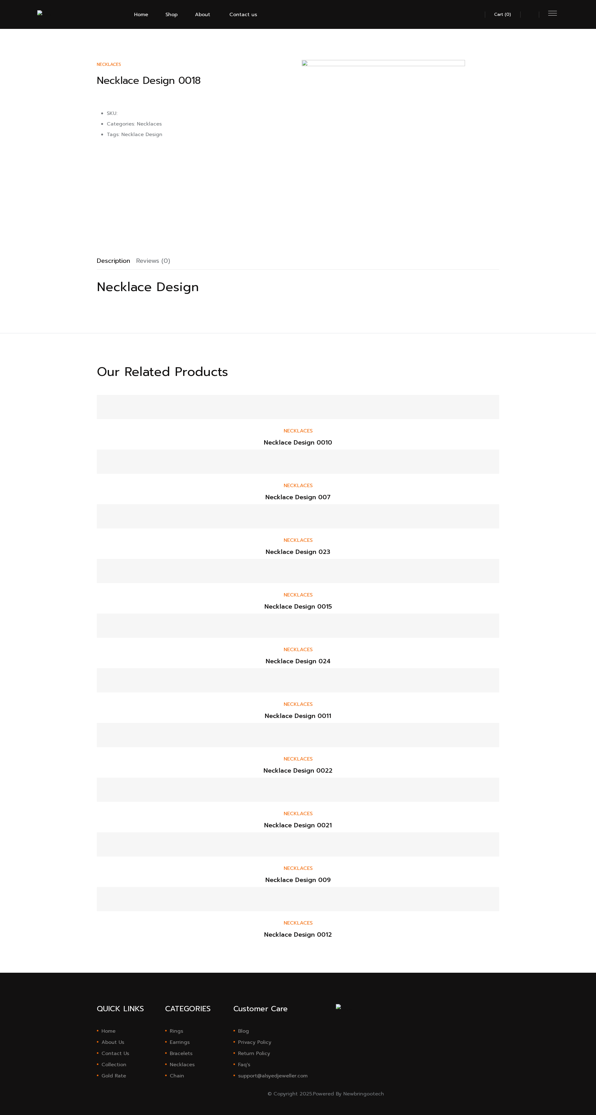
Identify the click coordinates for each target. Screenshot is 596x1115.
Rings (176, 1031)
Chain (177, 1076)
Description (113, 260)
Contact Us (115, 1053)
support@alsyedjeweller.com (266, 1076)
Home (108, 1031)
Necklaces (109, 64)
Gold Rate (114, 1076)
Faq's (244, 1064)
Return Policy (254, 1053)
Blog (243, 1031)
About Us (113, 1042)
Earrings (180, 1042)
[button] (475, 17)
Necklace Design (141, 134)
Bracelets (181, 1053)
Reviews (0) (153, 260)
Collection (114, 1064)
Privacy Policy (254, 1042)
